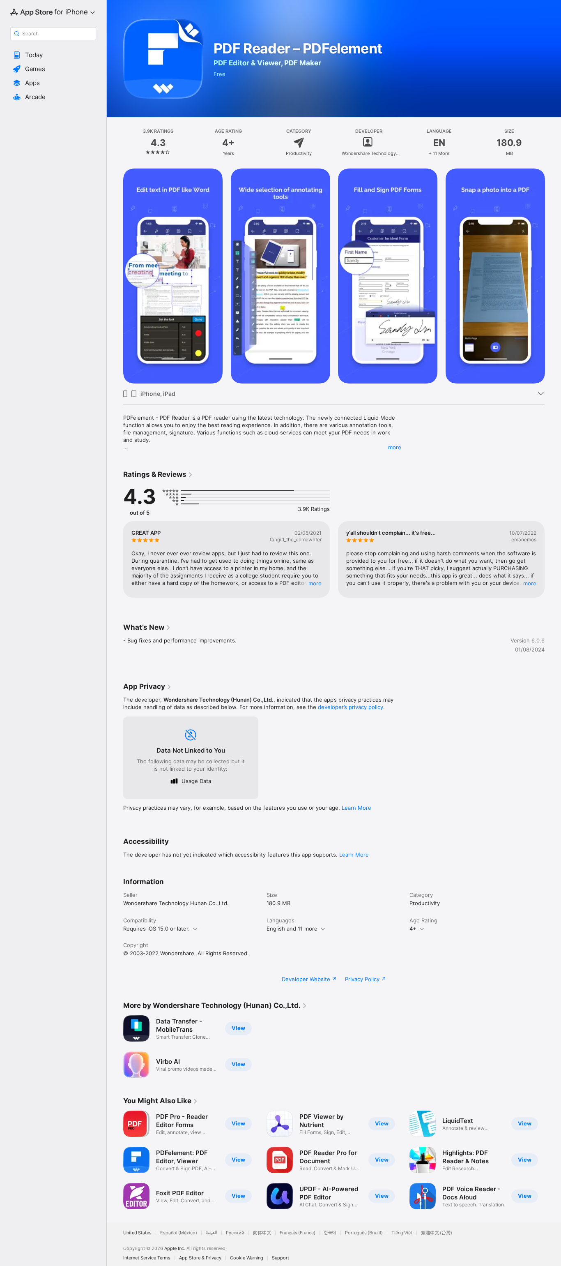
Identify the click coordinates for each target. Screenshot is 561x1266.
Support (280, 1258)
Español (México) (178, 1233)
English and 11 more (292, 928)
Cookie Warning (246, 1258)
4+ (412, 928)
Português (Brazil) (364, 1233)
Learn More (356, 807)
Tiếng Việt (401, 1233)
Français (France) (297, 1233)
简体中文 (262, 1233)
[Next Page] (553, 276)
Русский (235, 1233)
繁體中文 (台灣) (436, 1233)
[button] (53, 55)
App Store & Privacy (200, 1258)
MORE (315, 583)
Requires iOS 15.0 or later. (156, 928)
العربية (211, 1233)
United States (137, 1233)
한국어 (330, 1233)
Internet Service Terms (146, 1258)
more (394, 447)
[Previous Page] (115, 276)
